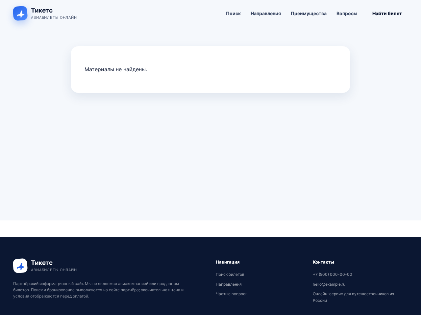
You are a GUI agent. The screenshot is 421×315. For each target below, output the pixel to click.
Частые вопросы (232, 293)
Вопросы (346, 13)
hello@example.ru (329, 284)
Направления (266, 13)
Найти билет (387, 13)
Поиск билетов (230, 274)
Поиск (233, 13)
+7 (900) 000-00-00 (332, 274)
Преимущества (309, 13)
